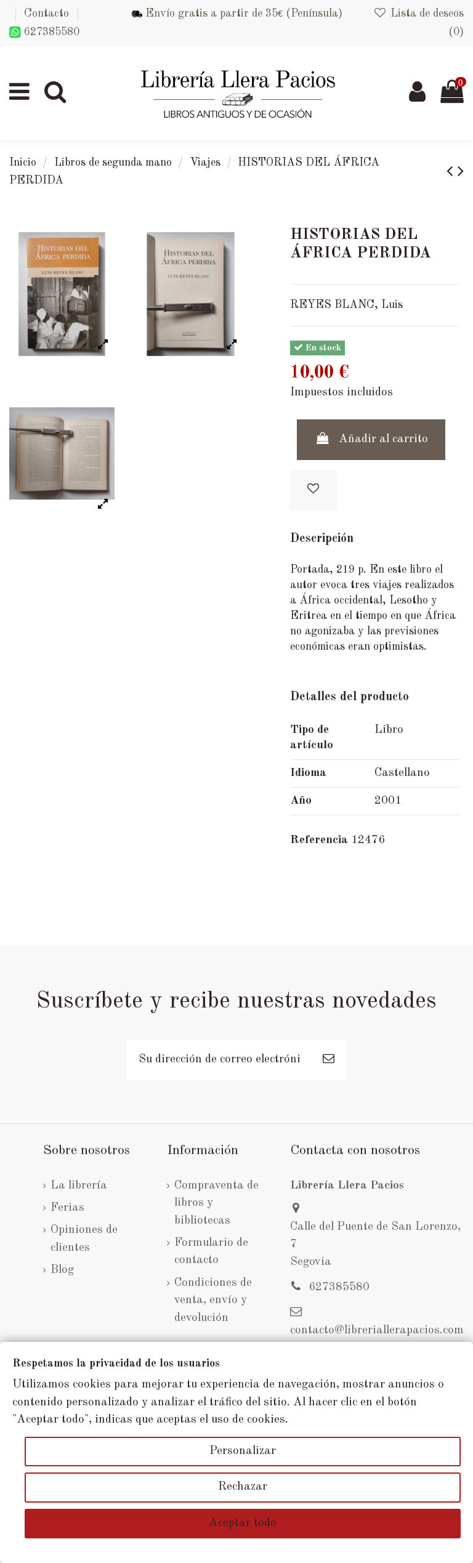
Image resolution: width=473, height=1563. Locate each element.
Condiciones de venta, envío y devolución (213, 1300)
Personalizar (242, 1451)
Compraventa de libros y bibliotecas (216, 1203)
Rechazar (242, 1487)
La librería (79, 1186)
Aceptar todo (243, 1523)
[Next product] (461, 172)
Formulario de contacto (211, 1252)
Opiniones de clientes (84, 1239)
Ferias (67, 1208)
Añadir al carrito (383, 439)
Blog (62, 1270)
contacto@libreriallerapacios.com (377, 1330)
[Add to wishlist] (313, 490)
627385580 (50, 32)
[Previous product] (452, 172)
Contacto (46, 13)
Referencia (319, 840)
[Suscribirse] (328, 1060)
